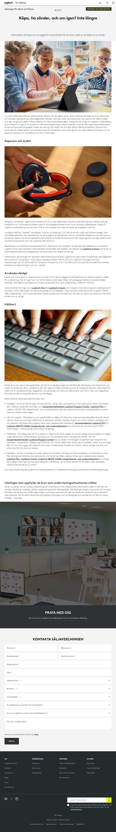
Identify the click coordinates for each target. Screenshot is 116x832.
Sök (100, 3)
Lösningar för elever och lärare (19, 8)
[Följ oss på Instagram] (16, 798)
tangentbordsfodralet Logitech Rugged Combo (65, 406)
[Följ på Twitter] (11, 798)
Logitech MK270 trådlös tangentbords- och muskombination (37, 426)
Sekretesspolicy (51, 824)
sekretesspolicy (76, 809)
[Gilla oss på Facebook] (6, 798)
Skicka (12, 741)
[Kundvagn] (107, 3)
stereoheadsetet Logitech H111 (90, 423)
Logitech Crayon (90, 248)
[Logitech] (16, 2)
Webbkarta (80, 824)
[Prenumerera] (108, 800)
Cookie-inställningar (67, 824)
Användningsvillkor (37, 824)
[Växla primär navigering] (113, 2)
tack (36, 734)
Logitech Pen (38, 287)
